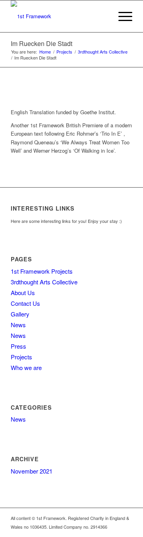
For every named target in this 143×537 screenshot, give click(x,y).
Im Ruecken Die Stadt (41, 43)
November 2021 (31, 471)
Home (45, 52)
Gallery (20, 314)
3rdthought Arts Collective (103, 52)
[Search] (102, 16)
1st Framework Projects (42, 271)
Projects (64, 52)
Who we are (26, 367)
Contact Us (25, 303)
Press (18, 346)
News (18, 324)
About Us (23, 292)
